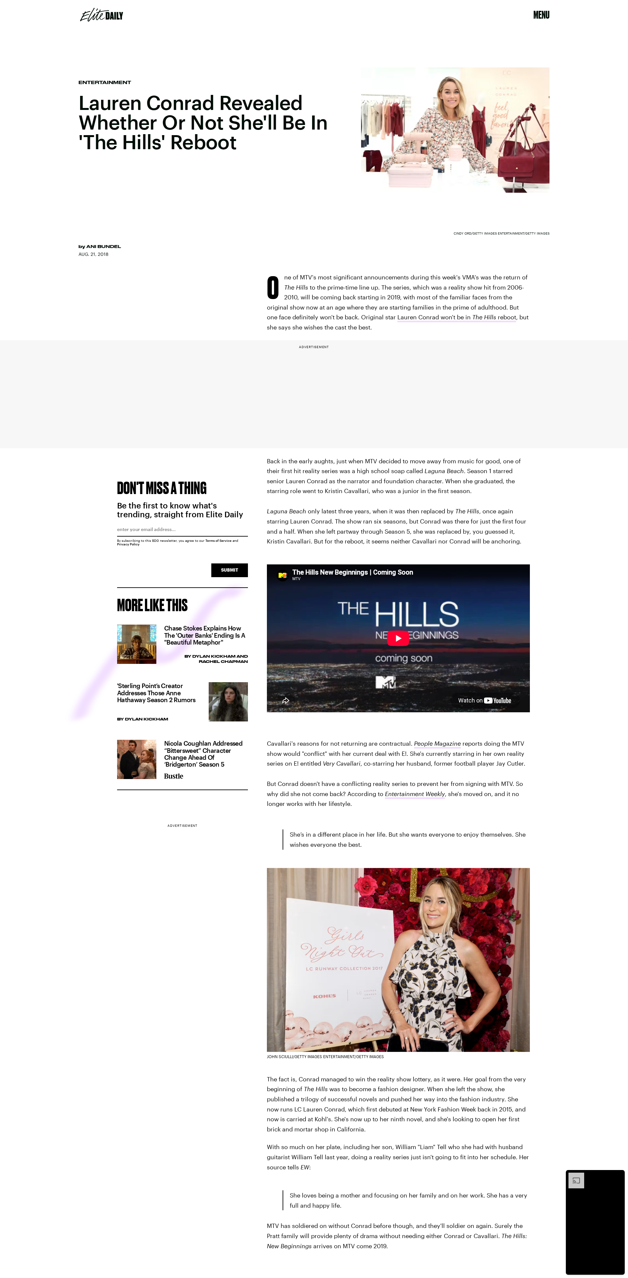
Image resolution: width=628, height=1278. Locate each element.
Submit (229, 569)
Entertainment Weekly (415, 793)
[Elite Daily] (101, 15)
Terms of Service (218, 540)
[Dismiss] (617, 1176)
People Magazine (437, 743)
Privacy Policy (128, 544)
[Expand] (573, 1176)
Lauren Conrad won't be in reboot (456, 317)
